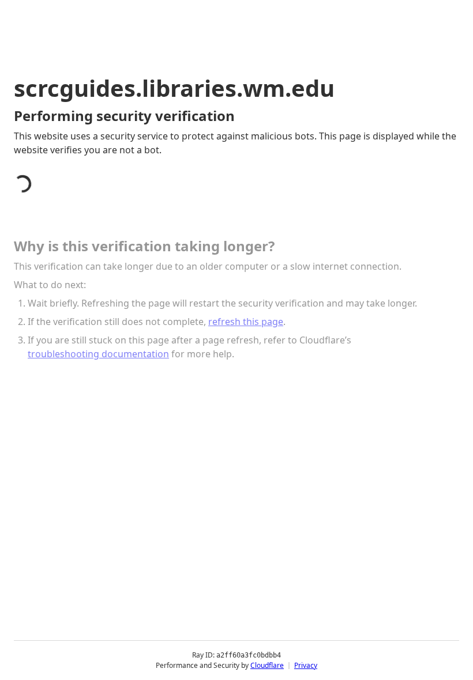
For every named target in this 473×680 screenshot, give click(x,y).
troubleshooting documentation (98, 353)
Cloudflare (267, 665)
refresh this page (245, 321)
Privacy (305, 665)
